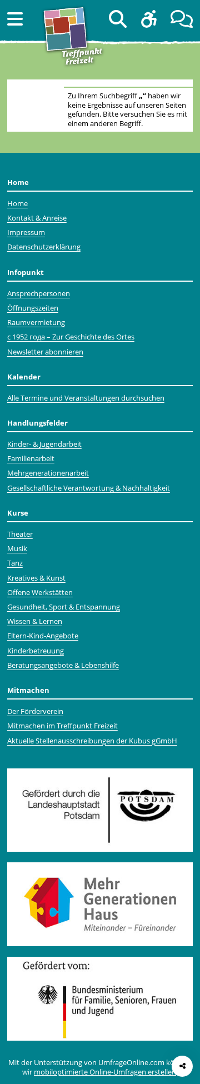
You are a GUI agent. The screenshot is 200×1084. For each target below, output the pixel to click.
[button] (15, 18)
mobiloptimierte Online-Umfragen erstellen (105, 1072)
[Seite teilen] (182, 1066)
